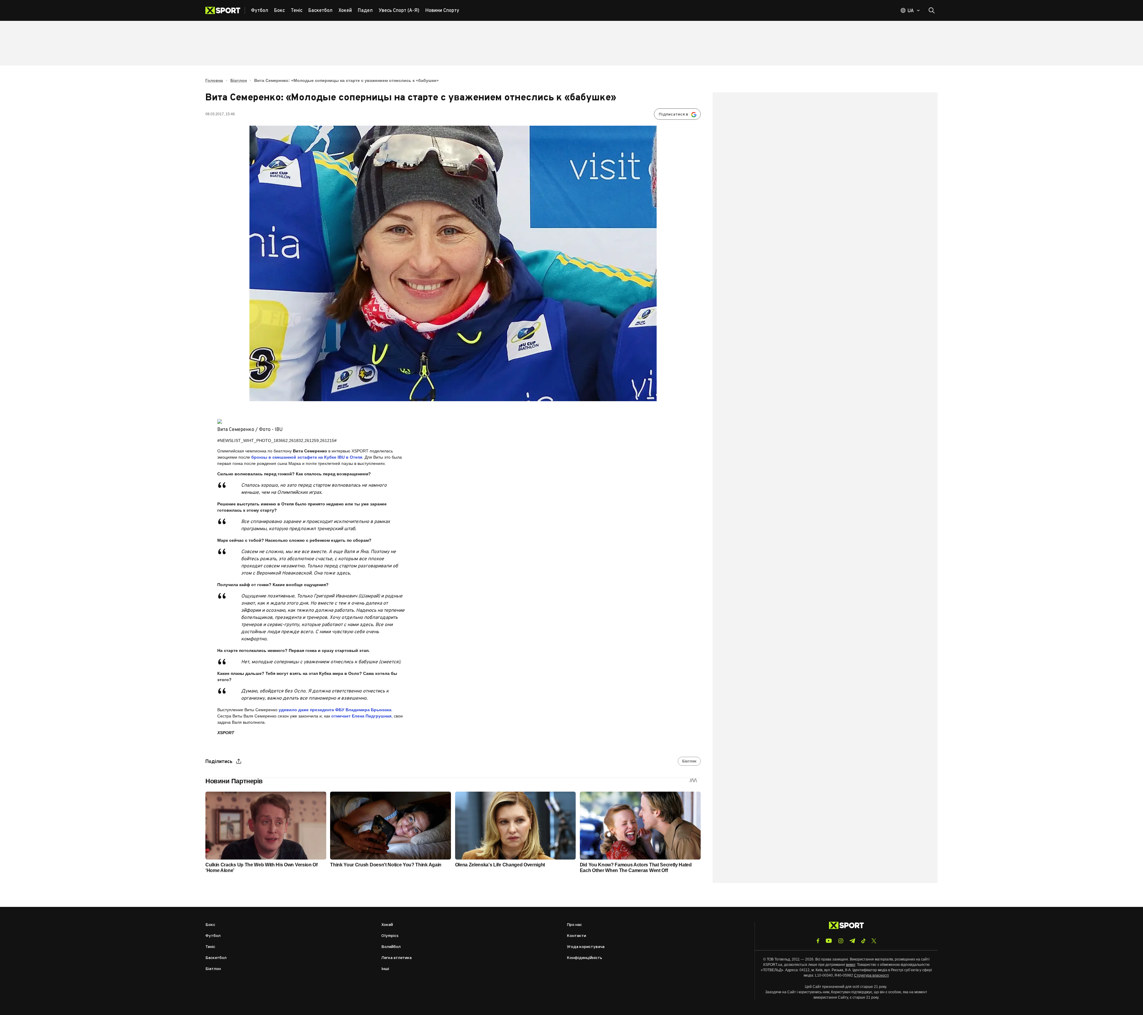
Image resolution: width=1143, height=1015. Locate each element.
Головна (214, 80)
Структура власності (871, 975)
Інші (385, 969)
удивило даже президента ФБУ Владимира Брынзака (335, 709)
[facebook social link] (817, 940)
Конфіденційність (584, 957)
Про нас (574, 924)
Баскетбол (216, 957)
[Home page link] (225, 10)
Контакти (576, 935)
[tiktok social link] (863, 940)
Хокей (387, 924)
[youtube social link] (828, 940)
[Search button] (932, 10)
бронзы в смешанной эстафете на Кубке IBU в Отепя (306, 457)
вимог (850, 965)
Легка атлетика (396, 957)
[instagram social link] (840, 940)
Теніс (210, 946)
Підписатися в (673, 114)
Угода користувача (586, 946)
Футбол (213, 935)
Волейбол (391, 946)
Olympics (390, 935)
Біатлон (238, 80)
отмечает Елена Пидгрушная (361, 716)
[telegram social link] (852, 940)
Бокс (210, 924)
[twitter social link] (874, 940)
